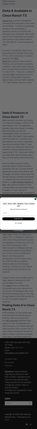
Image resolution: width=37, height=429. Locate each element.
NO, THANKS (18, 223)
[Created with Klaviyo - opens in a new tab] (18, 231)
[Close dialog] (35, 199)
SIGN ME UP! (18, 219)
